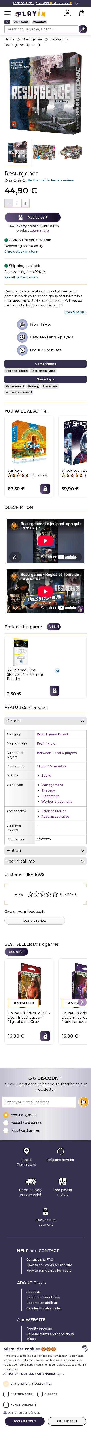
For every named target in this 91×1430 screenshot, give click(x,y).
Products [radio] (39, 22)
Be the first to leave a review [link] (51, 180)
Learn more (39, 231)
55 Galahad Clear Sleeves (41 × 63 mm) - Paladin (26, 674)
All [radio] (7, 22)
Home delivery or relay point (30, 1192)
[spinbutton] (17, 203)
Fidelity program (39, 1329)
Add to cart (37, 217)
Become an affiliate (41, 1303)
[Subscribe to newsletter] (83, 1102)
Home (9, 39)
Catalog (56, 39)
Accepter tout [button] (24, 1421)
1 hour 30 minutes (45, 350)
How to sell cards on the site (49, 1265)
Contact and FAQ (39, 1259)
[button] (17, 152)
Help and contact (60, 1160)
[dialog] (45, 1386)
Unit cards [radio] (21, 22)
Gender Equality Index (44, 1308)
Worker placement (19, 392)
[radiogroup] (45, 22)
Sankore (15, 470)
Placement (50, 386)
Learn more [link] (75, 312)
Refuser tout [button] (67, 1421)
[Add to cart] (45, 488)
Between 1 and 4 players (51, 337)
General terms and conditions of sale (50, 1336)
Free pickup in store (62, 1192)
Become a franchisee (43, 1297)
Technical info (21, 861)
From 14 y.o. (40, 324)
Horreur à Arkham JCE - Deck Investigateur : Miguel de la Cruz (29, 1017)
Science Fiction (17, 370)
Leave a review (34, 921)
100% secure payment (45, 1222)
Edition (14, 850)
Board (46, 776)
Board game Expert (19, 45)
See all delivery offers (21, 277)
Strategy (33, 386)
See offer (16, 952)
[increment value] (25, 203)
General (14, 720)
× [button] (86, 1350)
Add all (54, 627)
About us (33, 1292)
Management (15, 386)
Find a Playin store (26, 1162)
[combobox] (85, 1347)
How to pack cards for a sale (48, 1271)
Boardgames (32, 39)
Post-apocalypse (43, 370)
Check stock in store (21, 251)
